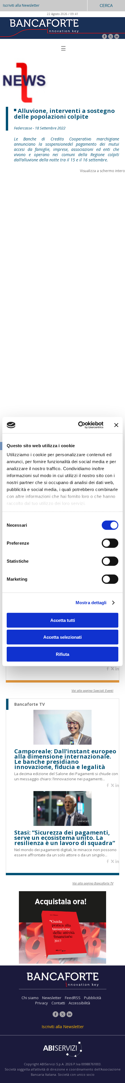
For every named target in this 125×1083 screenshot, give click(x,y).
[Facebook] (104, 37)
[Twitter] (110, 37)
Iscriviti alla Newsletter (21, 5)
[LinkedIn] (116, 37)
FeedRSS (73, 997)
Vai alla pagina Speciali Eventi (92, 690)
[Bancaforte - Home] (43, 27)
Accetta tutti (62, 620)
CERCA (106, 5)
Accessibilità (79, 1003)
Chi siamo (30, 997)
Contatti (58, 1003)
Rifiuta (62, 653)
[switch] (110, 543)
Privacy (41, 1003)
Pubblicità (92, 997)
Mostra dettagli (91, 602)
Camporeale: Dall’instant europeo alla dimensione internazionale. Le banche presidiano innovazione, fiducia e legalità (65, 759)
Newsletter (51, 997)
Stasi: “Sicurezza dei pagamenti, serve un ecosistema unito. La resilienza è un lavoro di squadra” (64, 838)
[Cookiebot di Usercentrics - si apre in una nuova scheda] (78, 425)
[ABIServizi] (62, 1050)
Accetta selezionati (62, 637)
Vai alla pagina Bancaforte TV (92, 883)
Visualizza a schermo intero (102, 170)
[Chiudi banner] (116, 425)
